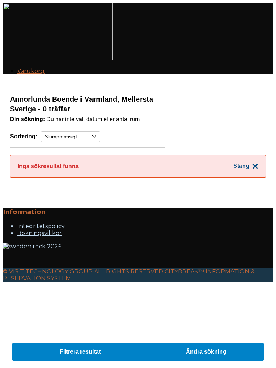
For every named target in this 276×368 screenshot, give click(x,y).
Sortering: (23, 136)
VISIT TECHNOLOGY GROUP (51, 271)
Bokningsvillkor (39, 233)
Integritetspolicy (41, 226)
